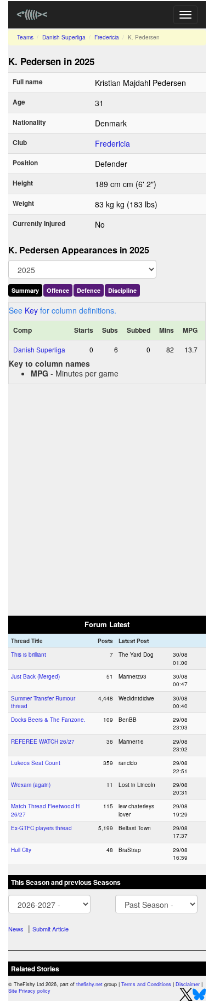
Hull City (21, 850)
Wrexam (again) (30, 785)
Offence (58, 290)
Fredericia (106, 37)
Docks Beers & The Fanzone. (48, 719)
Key (31, 310)
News (16, 928)
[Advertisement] (107, 499)
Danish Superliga (64, 37)
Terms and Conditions (146, 984)
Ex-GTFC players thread (41, 828)
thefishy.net (89, 984)
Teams (25, 37)
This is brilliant (28, 654)
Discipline (122, 290)
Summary (25, 290)
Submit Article (50, 928)
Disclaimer (188, 984)
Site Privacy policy (29, 990)
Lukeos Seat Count (35, 763)
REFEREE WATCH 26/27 (43, 741)
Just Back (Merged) (35, 676)
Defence (88, 290)
